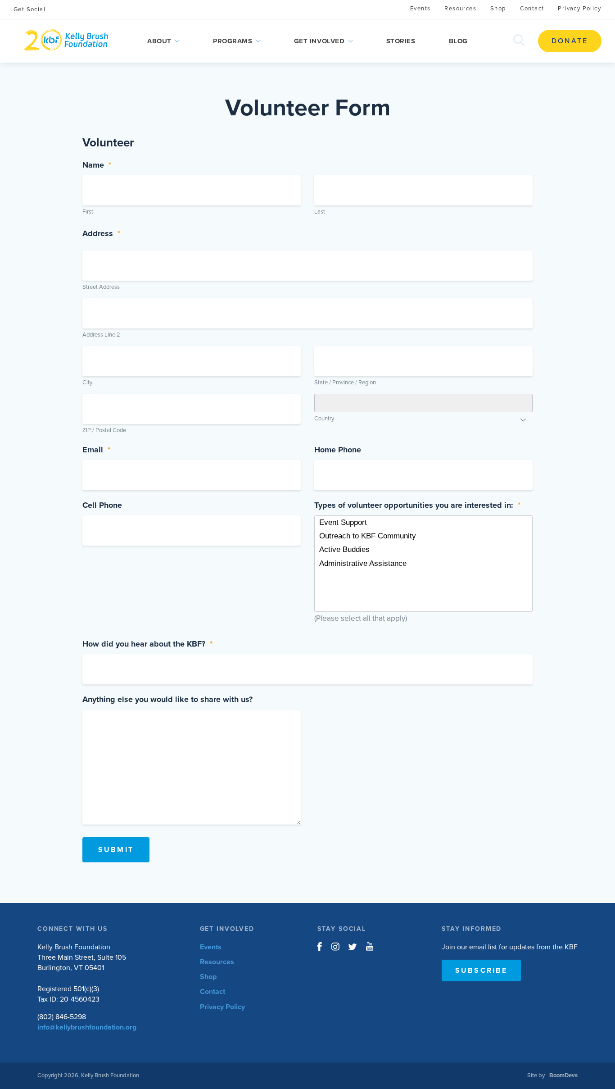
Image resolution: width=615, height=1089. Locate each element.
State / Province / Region (345, 382)
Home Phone (337, 450)
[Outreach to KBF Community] (423, 536)
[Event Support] (423, 522)
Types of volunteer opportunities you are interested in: (417, 505)
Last (319, 211)
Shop (498, 8)
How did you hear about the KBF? (147, 644)
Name (96, 165)
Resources (460, 8)
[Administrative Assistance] (423, 563)
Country (324, 418)
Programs (233, 41)
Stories (401, 41)
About (159, 41)
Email (96, 450)
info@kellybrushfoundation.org (86, 1027)
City (87, 382)
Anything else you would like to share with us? (167, 699)
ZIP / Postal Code (104, 430)
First (87, 211)
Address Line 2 (101, 334)
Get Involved (319, 41)
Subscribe (481, 970)
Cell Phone (102, 505)
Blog (458, 41)
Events (420, 8)
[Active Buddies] (423, 549)
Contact (532, 8)
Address (101, 233)
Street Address (101, 287)
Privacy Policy (579, 8)
